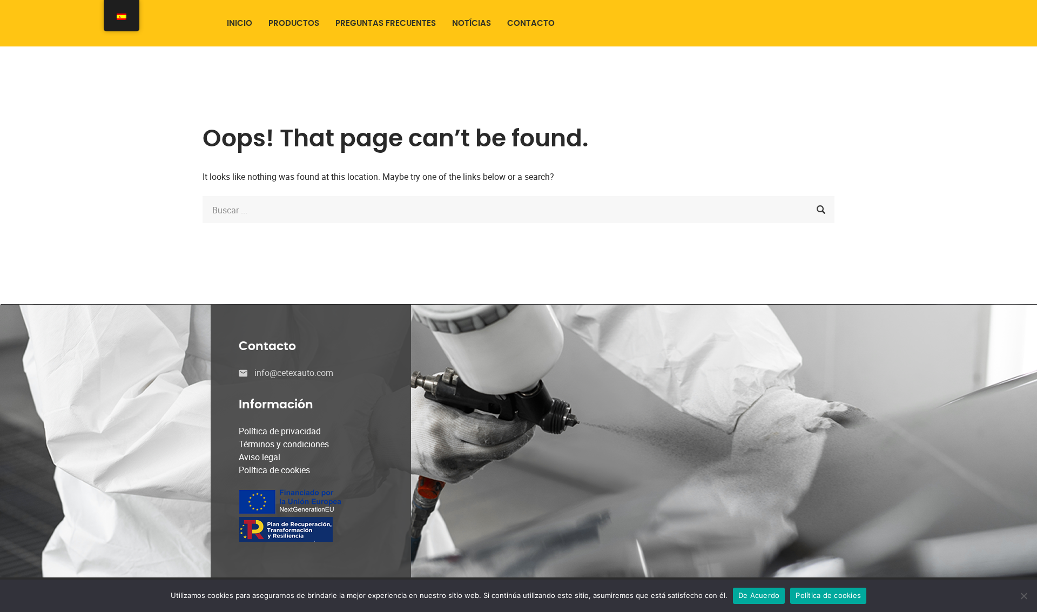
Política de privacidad (280, 431)
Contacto (531, 23)
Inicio (239, 23)
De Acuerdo (759, 595)
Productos (293, 23)
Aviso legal (259, 457)
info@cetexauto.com (293, 373)
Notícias (471, 23)
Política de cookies (274, 470)
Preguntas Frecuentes (385, 23)
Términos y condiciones (284, 444)
